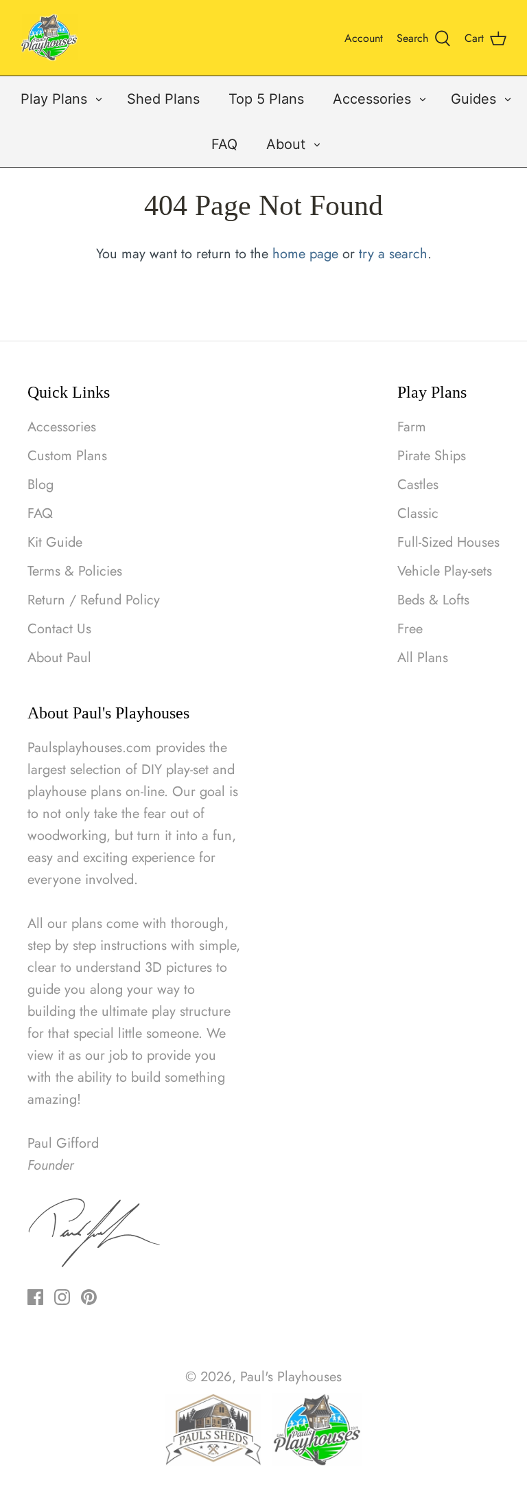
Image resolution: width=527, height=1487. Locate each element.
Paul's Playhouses (291, 1377)
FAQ (224, 144)
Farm (411, 427)
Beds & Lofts (433, 600)
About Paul (59, 658)
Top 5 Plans (266, 99)
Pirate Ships (431, 456)
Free (410, 629)
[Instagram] (62, 1297)
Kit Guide (54, 542)
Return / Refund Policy (93, 600)
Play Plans (54, 99)
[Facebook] (35, 1297)
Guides (473, 99)
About (285, 144)
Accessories (372, 99)
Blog (40, 485)
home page (305, 254)
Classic (417, 513)
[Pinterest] (89, 1297)
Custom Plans (67, 456)
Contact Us (59, 629)
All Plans (422, 658)
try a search (393, 254)
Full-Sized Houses (448, 542)
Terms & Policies (74, 571)
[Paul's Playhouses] (50, 38)
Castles (417, 485)
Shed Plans (163, 99)
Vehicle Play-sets (444, 571)
